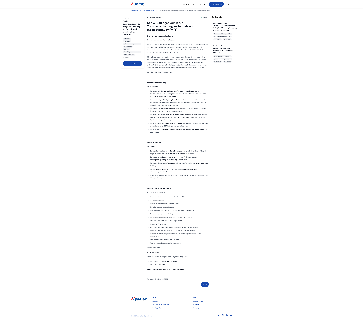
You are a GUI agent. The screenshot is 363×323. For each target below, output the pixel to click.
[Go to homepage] (137, 4)
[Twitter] (218, 315)
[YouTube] (231, 315)
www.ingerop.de (153, 252)
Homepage (196, 308)
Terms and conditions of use (160, 304)
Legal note (155, 301)
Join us (202, 4)
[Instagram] (227, 315)
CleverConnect (148, 316)
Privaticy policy (156, 308)
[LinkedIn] (223, 315)
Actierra (195, 4)
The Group (186, 4)
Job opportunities (148, 10)
